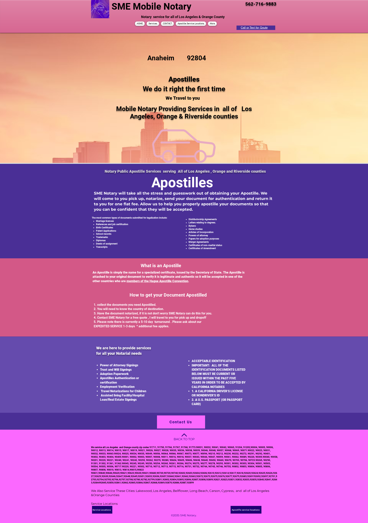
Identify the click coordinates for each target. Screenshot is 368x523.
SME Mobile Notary (151, 6)
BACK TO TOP (184, 439)
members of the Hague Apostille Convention (157, 281)
